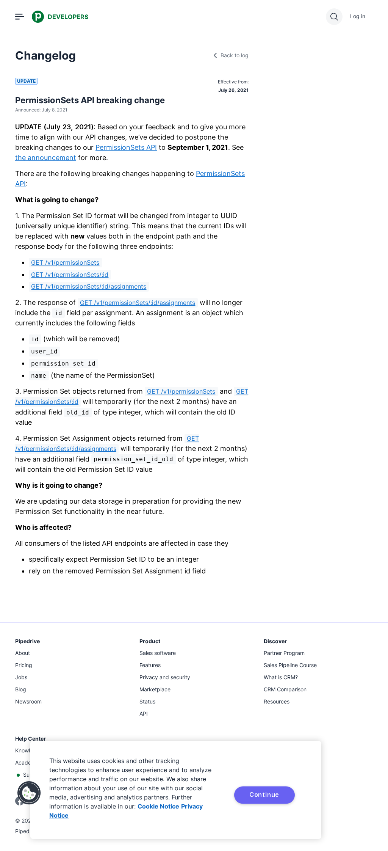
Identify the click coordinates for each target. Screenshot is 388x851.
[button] (29, 793)
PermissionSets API (126, 147)
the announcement (45, 158)
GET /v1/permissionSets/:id (69, 274)
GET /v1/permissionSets (65, 262)
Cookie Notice (158, 806)
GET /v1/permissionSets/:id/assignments (88, 286)
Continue (264, 794)
